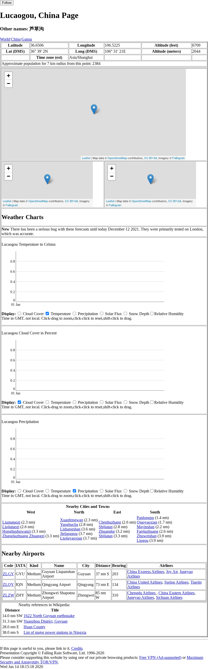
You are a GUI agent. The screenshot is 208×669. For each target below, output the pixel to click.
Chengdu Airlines (142, 593)
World (5, 39)
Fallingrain (178, 158)
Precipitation (88, 314)
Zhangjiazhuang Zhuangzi (23, 536)
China (16, 39)
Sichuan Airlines (169, 597)
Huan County (34, 627)
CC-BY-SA (150, 158)
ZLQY (8, 584)
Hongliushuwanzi (16, 531)
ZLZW (8, 595)
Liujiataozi (10, 527)
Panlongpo (145, 517)
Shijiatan (106, 527)
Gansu (27, 39)
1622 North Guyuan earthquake (49, 616)
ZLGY (8, 574)
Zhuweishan (147, 536)
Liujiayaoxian (71, 538)
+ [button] (8, 75)
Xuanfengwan (71, 520)
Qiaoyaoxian (147, 522)
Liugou (142, 540)
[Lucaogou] (94, 109)
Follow (6, 3)
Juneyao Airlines (140, 597)
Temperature (61, 314)
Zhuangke (107, 531)
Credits (77, 648)
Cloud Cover (33, 314)
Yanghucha (69, 524)
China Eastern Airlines (177, 593)
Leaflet (86, 158)
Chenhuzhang (110, 522)
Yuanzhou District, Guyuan (45, 621)
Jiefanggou (69, 533)
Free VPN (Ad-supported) (160, 657)
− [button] (8, 83)
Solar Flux (113, 314)
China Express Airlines (145, 571)
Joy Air (172, 571)
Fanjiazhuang (147, 531)
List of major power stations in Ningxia (55, 632)
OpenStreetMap (117, 158)
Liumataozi (11, 522)
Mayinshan (145, 527)
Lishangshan (70, 529)
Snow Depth (139, 314)
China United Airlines (144, 582)
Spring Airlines (176, 582)
